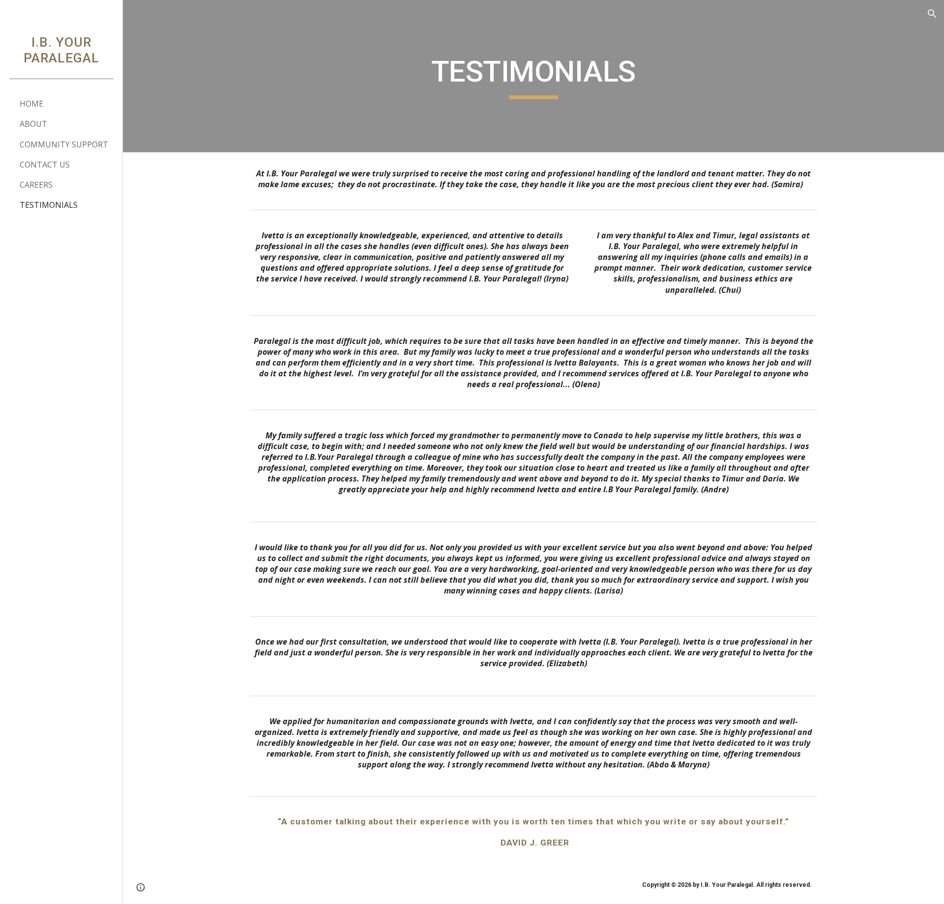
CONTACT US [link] (45, 164)
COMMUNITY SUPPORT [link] (64, 144)
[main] (533, 76)
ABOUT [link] (33, 123)
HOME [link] (31, 103)
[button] (932, 14)
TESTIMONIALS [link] (49, 204)
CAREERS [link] (36, 184)
